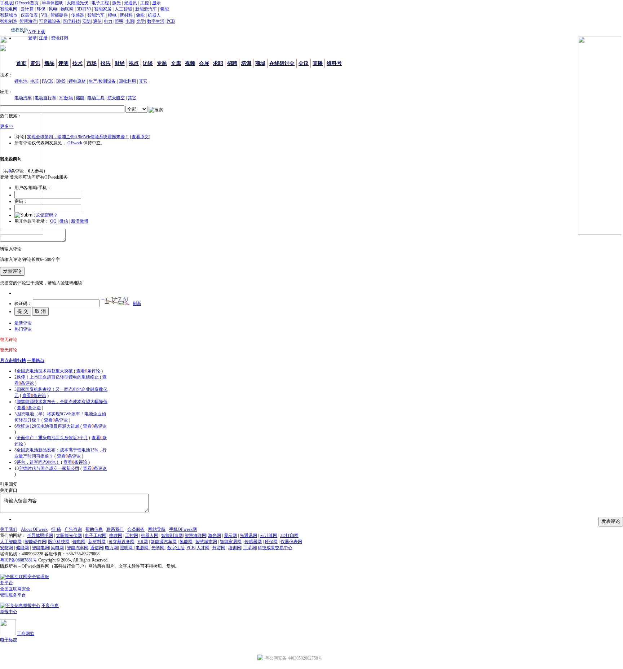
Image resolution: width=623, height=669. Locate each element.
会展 (204, 63)
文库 (176, 63)
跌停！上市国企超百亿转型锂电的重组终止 (58, 377)
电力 (108, 21)
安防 (86, 21)
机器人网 (149, 535)
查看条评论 (88, 370)
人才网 (202, 547)
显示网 (230, 535)
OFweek (74, 142)
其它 (143, 81)
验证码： (23, 303)
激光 (116, 2)
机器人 (154, 15)
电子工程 (100, 2)
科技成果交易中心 (275, 547)
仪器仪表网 (291, 541)
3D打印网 (289, 535)
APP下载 (36, 31)
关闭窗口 (8, 490)
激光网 (214, 535)
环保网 (271, 541)
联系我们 (115, 529)
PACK (47, 81)
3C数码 (66, 97)
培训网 (234, 547)
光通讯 (130, 2)
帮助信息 (94, 529)
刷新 (137, 303)
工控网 (131, 535)
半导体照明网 (40, 535)
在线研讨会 (282, 63)
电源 (129, 21)
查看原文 (140, 136)
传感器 (77, 15)
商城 (260, 63)
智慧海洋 (28, 21)
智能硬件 (59, 15)
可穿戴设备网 (121, 541)
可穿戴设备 (50, 21)
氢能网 (186, 541)
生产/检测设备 (102, 81)
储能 (140, 15)
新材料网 (97, 541)
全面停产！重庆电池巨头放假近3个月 (52, 437)
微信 (63, 221)
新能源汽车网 (164, 541)
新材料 (126, 15)
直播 (318, 63)
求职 (218, 63)
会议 (304, 63)
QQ (53, 221)
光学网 (158, 547)
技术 (77, 63)
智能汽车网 (77, 547)
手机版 (6, 2)
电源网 (143, 547)
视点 (134, 63)
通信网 (96, 547)
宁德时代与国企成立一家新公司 (49, 468)
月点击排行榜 (13, 360)
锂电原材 (77, 81)
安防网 (6, 547)
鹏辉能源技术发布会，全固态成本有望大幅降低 (62, 401)
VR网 (142, 541)
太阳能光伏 (77, 2)
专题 (162, 63)
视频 (190, 63)
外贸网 (218, 547)
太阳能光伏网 (69, 535)
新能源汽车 (146, 9)
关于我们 (8, 529)
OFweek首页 (27, 2)
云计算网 (268, 535)
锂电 (112, 15)
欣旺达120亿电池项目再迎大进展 (48, 426)
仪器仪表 (29, 15)
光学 (140, 21)
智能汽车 (96, 15)
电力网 (111, 547)
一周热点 (35, 360)
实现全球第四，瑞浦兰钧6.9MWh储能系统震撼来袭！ (78, 136)
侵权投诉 (19, 29)
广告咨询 (73, 529)
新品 (49, 63)
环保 (41, 9)
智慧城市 (8, 15)
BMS (61, 81)
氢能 (164, 9)
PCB (171, 21)
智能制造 (8, 21)
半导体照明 (52, 2)
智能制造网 (172, 535)
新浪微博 (79, 221)
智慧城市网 (206, 541)
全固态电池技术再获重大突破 (45, 370)
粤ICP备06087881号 (18, 560)
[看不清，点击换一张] (115, 300)
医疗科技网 (59, 541)
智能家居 (102, 9)
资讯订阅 (59, 37)
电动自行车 (45, 97)
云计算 (27, 9)
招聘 (232, 63)
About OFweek (34, 529)
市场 (92, 63)
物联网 (67, 9)
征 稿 (56, 529)
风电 (53, 9)
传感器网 (253, 541)
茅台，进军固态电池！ (38, 462)
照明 (119, 21)
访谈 (148, 63)
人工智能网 (11, 541)
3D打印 (84, 9)
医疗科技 (71, 21)
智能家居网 (231, 541)
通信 (97, 21)
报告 (106, 63)
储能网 (22, 547)
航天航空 (116, 97)
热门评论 (23, 329)
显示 (156, 2)
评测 (63, 63)
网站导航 (156, 529)
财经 (120, 63)
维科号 (334, 63)
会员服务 (136, 529)
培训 (246, 63)
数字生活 (155, 21)
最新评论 (23, 322)
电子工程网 (95, 535)
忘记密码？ (47, 215)
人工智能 (123, 9)
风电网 (57, 547)
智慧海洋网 (195, 535)
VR (44, 15)
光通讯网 (248, 535)
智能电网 (8, 9)
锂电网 (78, 541)
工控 (144, 2)
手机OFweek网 (183, 529)
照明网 (127, 547)
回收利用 (127, 81)
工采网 (249, 547)
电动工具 (96, 97)
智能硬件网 (35, 541)
